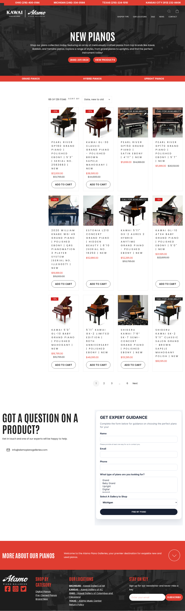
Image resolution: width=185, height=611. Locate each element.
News (161, 16)
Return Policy (76, 604)
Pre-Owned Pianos (46, 595)
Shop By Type (123, 16)
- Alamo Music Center (85, 600)
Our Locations (140, 16)
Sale (153, 16)
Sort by (74, 98)
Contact (173, 16)
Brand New (42, 599)
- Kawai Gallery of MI (87, 585)
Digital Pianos (43, 591)
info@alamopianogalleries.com (29, 450)
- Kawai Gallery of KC (86, 589)
